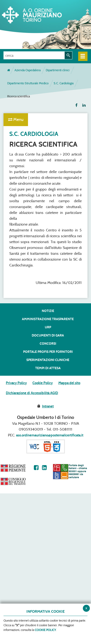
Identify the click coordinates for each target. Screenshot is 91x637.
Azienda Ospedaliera (27, 70)
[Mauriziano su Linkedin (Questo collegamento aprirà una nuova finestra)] (44, 467)
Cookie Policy (42, 383)
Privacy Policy (16, 383)
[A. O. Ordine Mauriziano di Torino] (39, 14)
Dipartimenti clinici (58, 70)
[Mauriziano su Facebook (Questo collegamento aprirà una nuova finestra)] (36, 467)
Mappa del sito (69, 383)
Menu (17, 119)
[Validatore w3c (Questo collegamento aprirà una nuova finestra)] (45, 446)
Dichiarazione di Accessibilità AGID (32, 393)
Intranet (48, 406)
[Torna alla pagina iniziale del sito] (8, 70)
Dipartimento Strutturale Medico (28, 83)
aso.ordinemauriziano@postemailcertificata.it (49, 435)
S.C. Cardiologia (64, 83)
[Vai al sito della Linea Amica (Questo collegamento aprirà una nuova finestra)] (70, 471)
